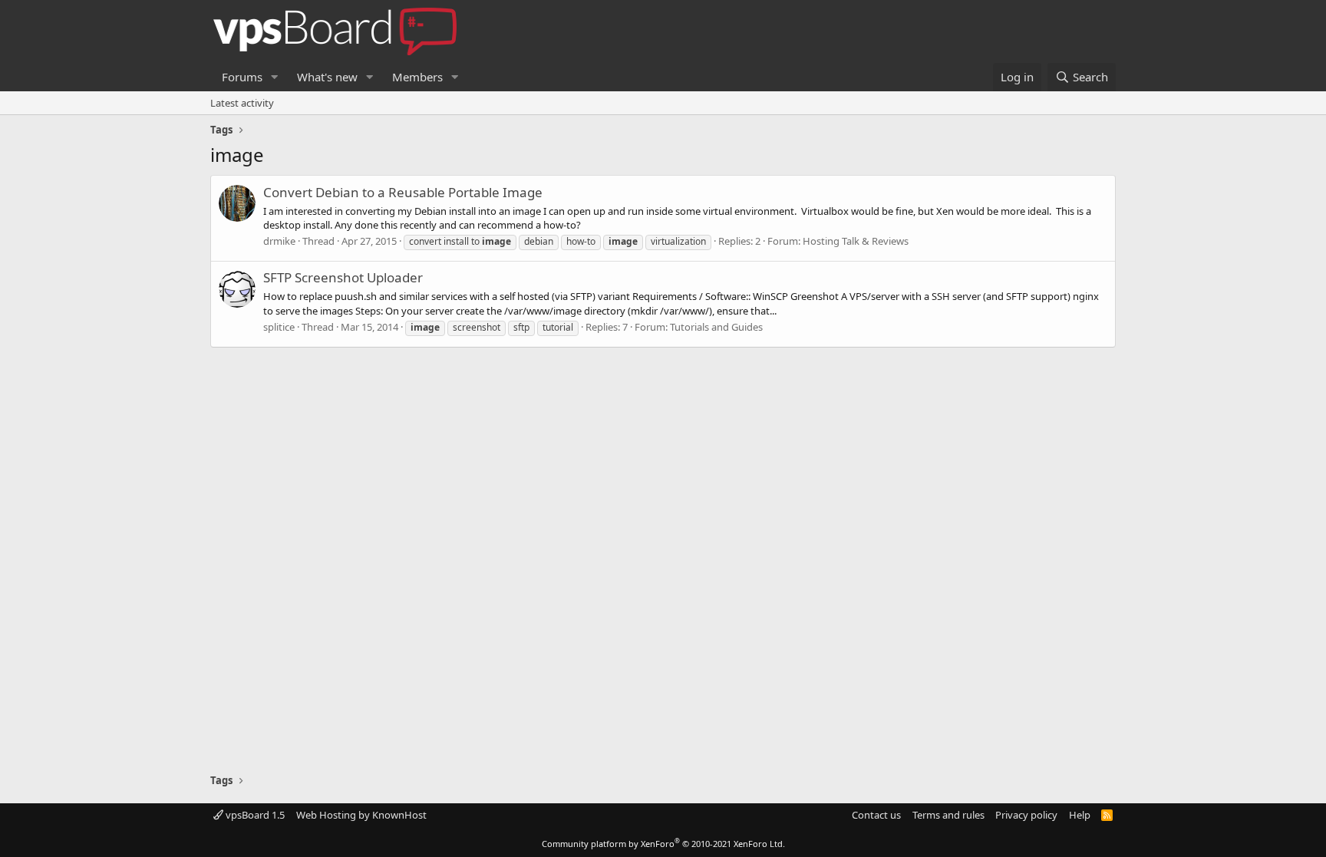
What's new (327, 76)
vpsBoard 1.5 (254, 815)
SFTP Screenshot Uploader (343, 277)
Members (417, 76)
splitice (279, 327)
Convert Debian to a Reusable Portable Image (403, 192)
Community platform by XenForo (663, 843)
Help (1079, 815)
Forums (242, 76)
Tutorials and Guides (716, 327)
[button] (274, 77)
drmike (279, 241)
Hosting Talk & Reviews (856, 241)
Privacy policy (1026, 815)
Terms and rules (948, 815)
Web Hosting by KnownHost (361, 815)
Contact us (876, 815)
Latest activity (242, 103)
